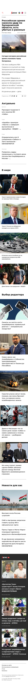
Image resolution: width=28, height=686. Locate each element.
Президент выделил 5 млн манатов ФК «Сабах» (11, 112)
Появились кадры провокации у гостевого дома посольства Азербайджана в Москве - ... (14, 155)
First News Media (6, 32)
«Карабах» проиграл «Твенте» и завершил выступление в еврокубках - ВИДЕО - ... (11, 126)
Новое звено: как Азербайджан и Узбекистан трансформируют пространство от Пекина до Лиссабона (13, 361)
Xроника (4, 106)
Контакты (4, 670)
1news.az (7, 676)
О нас (3, 668)
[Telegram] (16, 96)
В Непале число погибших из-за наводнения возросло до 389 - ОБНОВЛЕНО (12, 257)
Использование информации (10, 667)
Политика (4, 149)
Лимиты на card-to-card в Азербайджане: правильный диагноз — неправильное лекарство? (13, 325)
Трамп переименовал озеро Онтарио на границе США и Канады (14, 198)
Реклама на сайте (7, 665)
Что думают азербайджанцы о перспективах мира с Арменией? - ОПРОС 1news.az (14, 651)
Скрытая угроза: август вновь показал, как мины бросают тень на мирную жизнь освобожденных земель (13, 397)
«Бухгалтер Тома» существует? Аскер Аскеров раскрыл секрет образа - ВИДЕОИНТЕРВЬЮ (13, 587)
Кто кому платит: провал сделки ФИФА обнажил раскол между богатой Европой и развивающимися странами (13, 469)
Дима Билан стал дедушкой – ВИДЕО (13, 286)
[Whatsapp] (14, 96)
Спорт (3, 119)
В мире (4, 17)
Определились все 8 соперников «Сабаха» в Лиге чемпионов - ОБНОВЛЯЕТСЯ (11, 140)
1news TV (4, 581)
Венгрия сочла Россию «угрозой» (11, 514)
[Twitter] (12, 96)
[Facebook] (10, 96)
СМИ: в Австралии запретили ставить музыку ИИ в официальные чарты (13, 522)
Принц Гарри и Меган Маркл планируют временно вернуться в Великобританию (14, 532)
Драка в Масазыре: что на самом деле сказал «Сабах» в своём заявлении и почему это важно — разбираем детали (13, 433)
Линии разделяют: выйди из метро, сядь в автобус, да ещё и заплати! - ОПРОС (14, 621)
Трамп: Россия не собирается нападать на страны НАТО (11, 227)
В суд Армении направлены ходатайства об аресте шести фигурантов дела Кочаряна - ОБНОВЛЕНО (14, 542)
